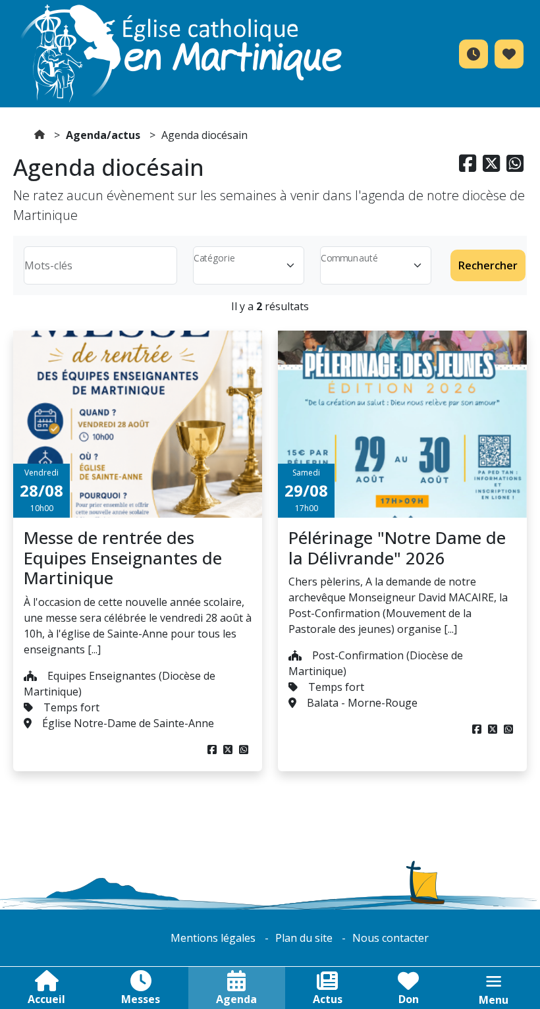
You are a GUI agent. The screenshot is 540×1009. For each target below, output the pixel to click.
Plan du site (304, 938)
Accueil (46, 999)
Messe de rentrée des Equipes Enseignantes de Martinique (123, 558)
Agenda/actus (103, 135)
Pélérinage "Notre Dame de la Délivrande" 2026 (397, 548)
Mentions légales (213, 938)
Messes (140, 999)
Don (408, 999)
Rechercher (488, 265)
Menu (493, 1000)
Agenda (236, 999)
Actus (327, 999)
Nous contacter (390, 938)
